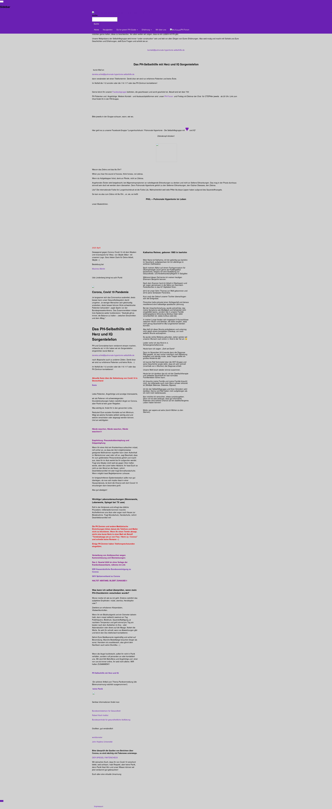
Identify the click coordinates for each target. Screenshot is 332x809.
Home (96, 29)
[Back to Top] (1, 801)
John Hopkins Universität (102, 741)
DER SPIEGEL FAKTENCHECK (105, 757)
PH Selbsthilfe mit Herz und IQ (105, 673)
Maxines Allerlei (98, 268)
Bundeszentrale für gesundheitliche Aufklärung (111, 719)
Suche (96, 23)
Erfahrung (146, 29)
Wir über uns (161, 29)
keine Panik (98, 688)
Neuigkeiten (108, 29)
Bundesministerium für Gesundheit (106, 710)
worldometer (97, 737)
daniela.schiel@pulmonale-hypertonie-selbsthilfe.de (113, 74)
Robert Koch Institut (100, 715)
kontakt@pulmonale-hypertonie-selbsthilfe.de (166, 50)
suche (95, 15)
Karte (94, 385)
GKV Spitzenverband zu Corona (106, 576)
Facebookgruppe (119, 92)
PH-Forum (168, 96)
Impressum (98, 806)
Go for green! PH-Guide (126, 29)
